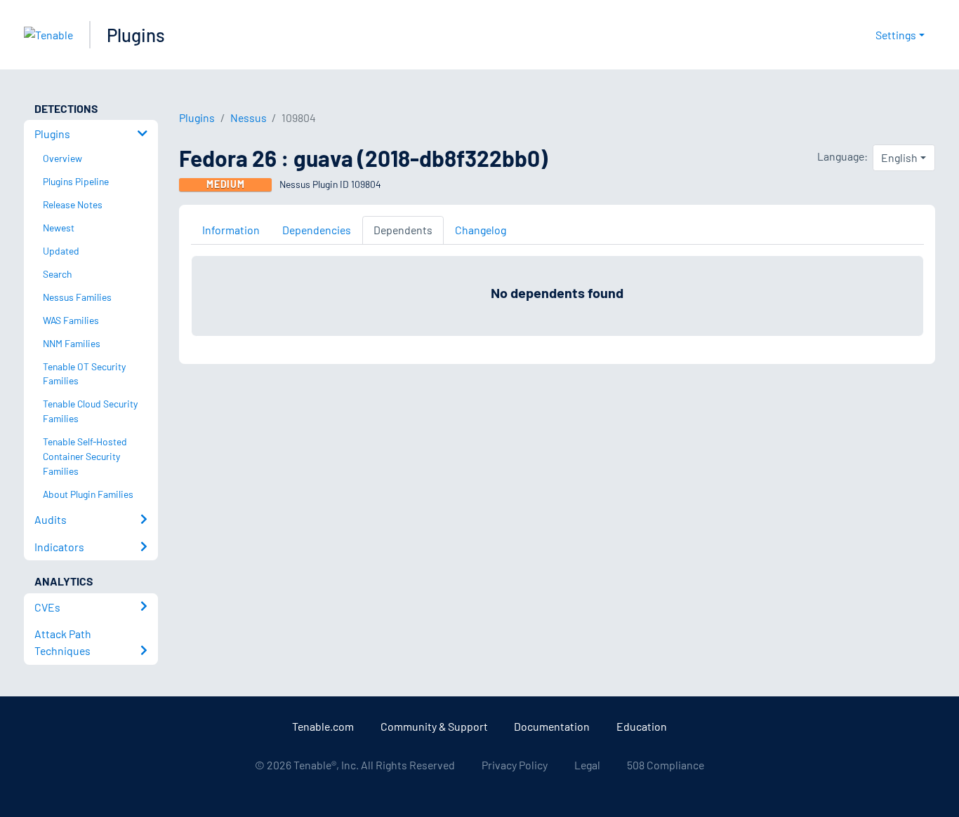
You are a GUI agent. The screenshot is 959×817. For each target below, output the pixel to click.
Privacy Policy (515, 764)
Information (231, 229)
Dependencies (316, 229)
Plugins (136, 35)
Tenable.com (323, 726)
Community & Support (434, 726)
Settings (895, 34)
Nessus (248, 117)
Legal (587, 764)
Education (641, 726)
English (899, 157)
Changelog (480, 229)
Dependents (402, 229)
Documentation (552, 726)
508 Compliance (665, 764)
